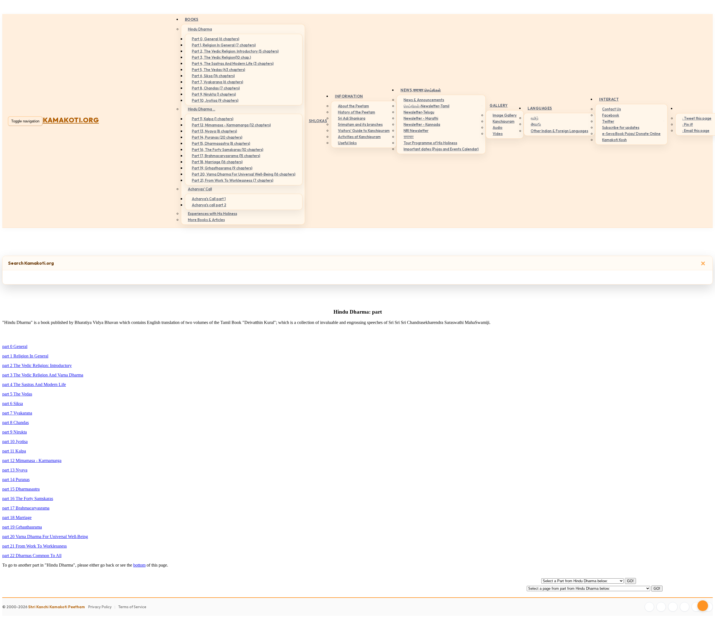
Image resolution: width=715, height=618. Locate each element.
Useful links (347, 143)
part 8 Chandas (15, 422)
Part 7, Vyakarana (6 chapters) (217, 82)
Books (192, 19)
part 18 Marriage (17, 517)
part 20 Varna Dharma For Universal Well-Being (45, 536)
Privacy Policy (100, 607)
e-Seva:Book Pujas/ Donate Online (631, 133)
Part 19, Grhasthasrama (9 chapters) (222, 168)
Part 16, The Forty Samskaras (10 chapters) (227, 149)
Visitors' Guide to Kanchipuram (364, 130)
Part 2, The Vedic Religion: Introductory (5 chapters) (235, 51)
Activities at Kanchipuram (359, 136)
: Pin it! (687, 124)
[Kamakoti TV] (696, 607)
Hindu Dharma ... (201, 109)
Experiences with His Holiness (212, 213)
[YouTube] (684, 607)
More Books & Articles (206, 219)
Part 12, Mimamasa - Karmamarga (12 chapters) (231, 125)
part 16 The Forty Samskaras (27, 498)
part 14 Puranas (16, 479)
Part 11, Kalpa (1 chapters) (212, 119)
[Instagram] (673, 607)
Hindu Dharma (200, 29)
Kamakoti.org (71, 120)
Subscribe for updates (620, 127)
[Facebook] (649, 607)
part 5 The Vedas (17, 394)
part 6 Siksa (12, 403)
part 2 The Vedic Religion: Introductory (37, 365)
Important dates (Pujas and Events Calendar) (441, 149)
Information (349, 96)
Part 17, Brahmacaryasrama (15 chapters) (226, 155)
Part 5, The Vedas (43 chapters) (218, 69)
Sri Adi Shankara (351, 118)
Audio (497, 127)
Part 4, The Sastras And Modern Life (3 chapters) (233, 63)
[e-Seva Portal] (708, 607)
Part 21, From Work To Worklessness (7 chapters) (232, 180)
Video (498, 133)
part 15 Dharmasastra (21, 489)
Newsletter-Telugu (419, 112)
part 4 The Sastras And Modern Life (34, 384)
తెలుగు (536, 124)
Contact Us (611, 109)
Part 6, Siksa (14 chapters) (213, 76)
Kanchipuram (503, 121)
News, (421, 90)
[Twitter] (661, 607)
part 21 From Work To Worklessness (34, 546)
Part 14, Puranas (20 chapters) (217, 137)
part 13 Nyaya (14, 470)
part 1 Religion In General (25, 356)
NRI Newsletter (416, 130)
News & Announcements (424, 100)
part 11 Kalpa (14, 451)
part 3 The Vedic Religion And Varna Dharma (42, 375)
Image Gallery (505, 115)
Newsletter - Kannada (422, 124)
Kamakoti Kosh (614, 140)
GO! (630, 581)
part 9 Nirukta (14, 432)
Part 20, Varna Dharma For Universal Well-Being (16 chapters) (243, 174)
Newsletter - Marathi (421, 118)
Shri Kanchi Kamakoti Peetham (56, 606)
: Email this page (695, 130)
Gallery (499, 105)
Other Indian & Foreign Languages (559, 131)
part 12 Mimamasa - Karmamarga (31, 460)
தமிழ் (534, 118)
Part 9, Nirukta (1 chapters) (214, 94)
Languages (540, 108)
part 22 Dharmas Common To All (31, 555)
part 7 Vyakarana (17, 413)
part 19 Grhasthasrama (22, 527)
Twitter (608, 121)
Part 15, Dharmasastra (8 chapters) (221, 143)
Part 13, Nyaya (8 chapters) (214, 131)
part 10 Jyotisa (15, 441)
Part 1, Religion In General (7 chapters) (224, 45)
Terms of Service (132, 607)
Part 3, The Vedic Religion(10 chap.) (221, 57)
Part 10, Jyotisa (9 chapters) (215, 100)
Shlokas (318, 121)
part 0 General (14, 346)
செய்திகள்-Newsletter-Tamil (426, 106)
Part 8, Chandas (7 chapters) (216, 88)
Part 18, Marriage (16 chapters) (217, 162)
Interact (609, 99)
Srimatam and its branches (360, 124)
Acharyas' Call (200, 189)
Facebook (610, 115)
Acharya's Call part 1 (209, 198)
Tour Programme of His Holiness (430, 143)
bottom (139, 565)
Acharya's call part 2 (209, 205)
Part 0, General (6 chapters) (215, 39)
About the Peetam (353, 106)
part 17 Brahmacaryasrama (25, 508)
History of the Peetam (356, 112)
